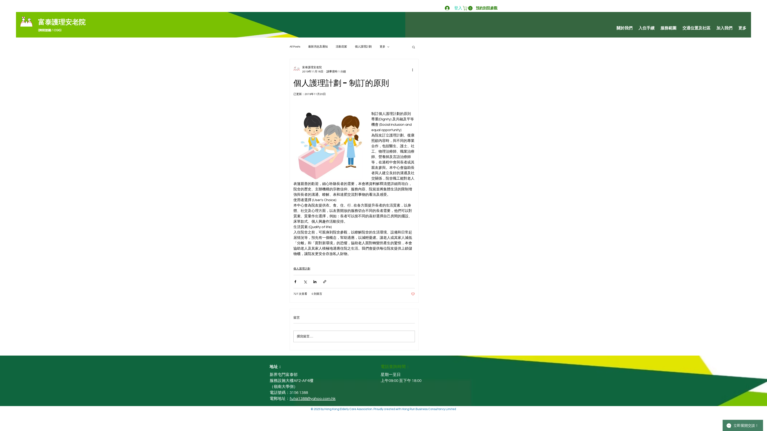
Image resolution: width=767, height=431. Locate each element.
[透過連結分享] (325, 282)
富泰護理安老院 (62, 22)
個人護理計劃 (363, 46)
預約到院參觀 (487, 8)
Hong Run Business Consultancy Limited (429, 409)
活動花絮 (341, 46)
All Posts (295, 46)
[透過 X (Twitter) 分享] (305, 282)
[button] (468, 8)
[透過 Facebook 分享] (295, 282)
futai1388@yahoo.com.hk (313, 399)
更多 (382, 46)
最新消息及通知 (318, 46)
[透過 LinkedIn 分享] (315, 282)
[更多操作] (412, 69)
